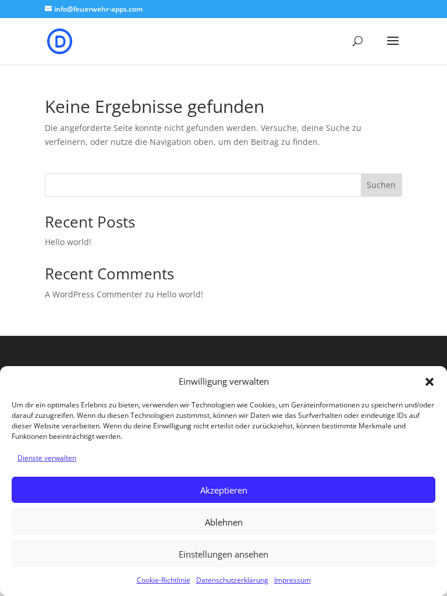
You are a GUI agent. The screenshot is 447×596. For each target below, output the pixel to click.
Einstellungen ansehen (223, 554)
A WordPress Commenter (94, 294)
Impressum (292, 580)
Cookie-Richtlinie (163, 580)
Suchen (381, 184)
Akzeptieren (223, 490)
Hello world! (68, 241)
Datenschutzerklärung (232, 580)
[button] (429, 382)
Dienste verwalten (46, 458)
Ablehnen (224, 522)
